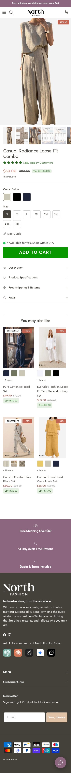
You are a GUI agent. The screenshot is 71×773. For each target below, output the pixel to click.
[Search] (13, 12)
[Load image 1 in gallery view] (35, 71)
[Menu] (4, 12)
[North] (35, 12)
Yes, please (56, 717)
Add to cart (35, 252)
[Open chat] (60, 762)
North (14, 760)
